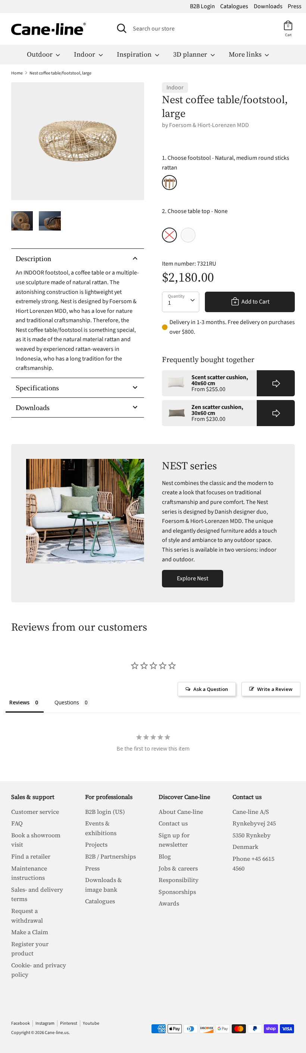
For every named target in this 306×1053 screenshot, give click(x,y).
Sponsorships (177, 892)
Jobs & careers (178, 868)
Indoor (85, 54)
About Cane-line (181, 812)
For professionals (108, 797)
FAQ (17, 823)
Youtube (91, 1023)
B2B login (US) (105, 812)
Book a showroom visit (35, 840)
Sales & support (32, 797)
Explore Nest (192, 578)
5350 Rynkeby (251, 835)
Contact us (173, 823)
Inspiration (135, 54)
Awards (169, 903)
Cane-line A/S (250, 812)
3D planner (191, 54)
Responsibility (179, 880)
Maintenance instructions (29, 873)
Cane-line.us (57, 1033)
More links (246, 54)
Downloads (268, 6)
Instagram (44, 1023)
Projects (96, 844)
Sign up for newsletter (174, 840)
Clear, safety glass (188, 235)
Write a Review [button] (275, 689)
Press (295, 6)
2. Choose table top (195, 211)
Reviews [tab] (19, 702)
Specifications (37, 388)
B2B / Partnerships (110, 856)
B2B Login (202, 6)
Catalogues (234, 6)
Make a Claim (29, 932)
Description (33, 258)
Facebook (20, 1023)
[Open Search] (121, 28)
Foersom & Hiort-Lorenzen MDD (209, 125)
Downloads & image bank (103, 885)
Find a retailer (30, 856)
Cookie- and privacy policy (38, 970)
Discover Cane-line (184, 797)
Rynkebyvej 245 (254, 823)
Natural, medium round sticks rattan (169, 182)
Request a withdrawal (27, 915)
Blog (165, 856)
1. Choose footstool (225, 163)
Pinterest (68, 1023)
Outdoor (40, 54)
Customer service (35, 812)
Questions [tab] (66, 702)
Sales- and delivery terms (37, 894)
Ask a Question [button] (210, 689)
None (169, 235)
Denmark (245, 847)
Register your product (30, 949)
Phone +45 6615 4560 (253, 863)
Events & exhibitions (100, 828)
